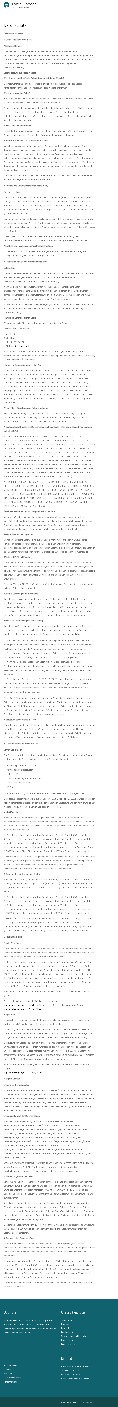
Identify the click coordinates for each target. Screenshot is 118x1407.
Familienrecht (67, 1332)
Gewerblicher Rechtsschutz (73, 1336)
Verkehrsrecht (10, 1382)
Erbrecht (65, 1328)
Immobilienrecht (68, 1344)
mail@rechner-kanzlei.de (22, 346)
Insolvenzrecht (10, 1366)
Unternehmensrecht (13, 1378)
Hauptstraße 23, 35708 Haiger (75, 1367)
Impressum (88, 1402)
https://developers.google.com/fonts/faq (23, 1005)
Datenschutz (69, 1402)
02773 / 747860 (72, 1371)
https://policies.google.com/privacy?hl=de (23, 1009)
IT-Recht (8, 1370)
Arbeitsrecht (66, 1320)
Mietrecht (8, 1374)
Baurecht (65, 1324)
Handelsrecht (67, 1340)
